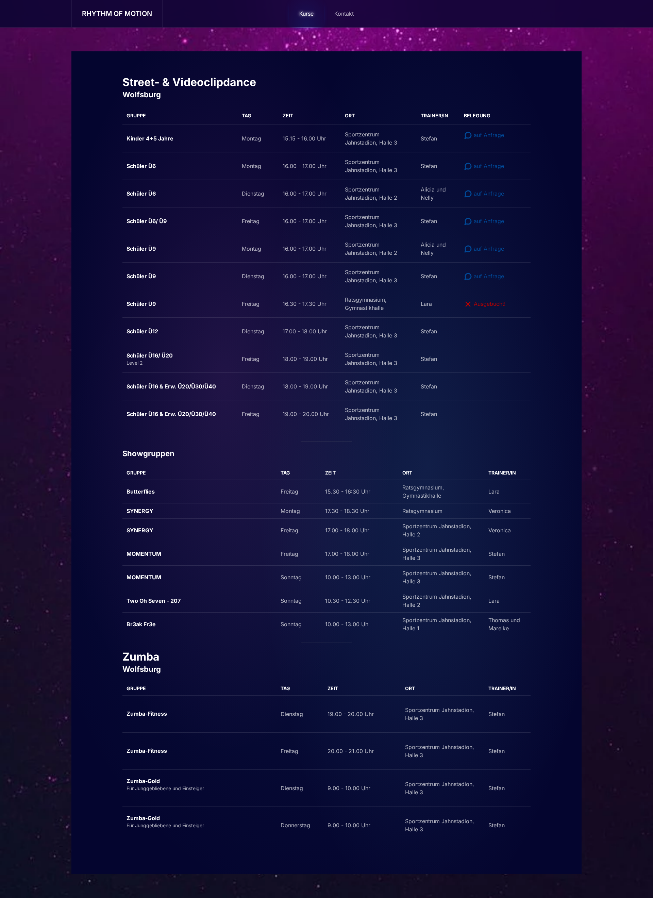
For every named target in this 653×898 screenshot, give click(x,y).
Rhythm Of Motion (117, 14)
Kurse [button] (306, 13)
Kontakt (344, 13)
